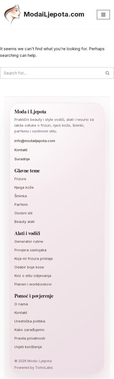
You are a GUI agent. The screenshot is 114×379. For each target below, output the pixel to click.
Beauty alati (24, 221)
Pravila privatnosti (29, 338)
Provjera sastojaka (30, 250)
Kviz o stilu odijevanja (32, 275)
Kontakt (20, 150)
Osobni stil (23, 213)
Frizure (20, 179)
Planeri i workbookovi (32, 284)
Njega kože (24, 187)
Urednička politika (29, 321)
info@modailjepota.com (34, 140)
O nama (21, 304)
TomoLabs (44, 367)
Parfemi (21, 204)
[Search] (108, 73)
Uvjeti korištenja (28, 347)
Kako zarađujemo (29, 329)
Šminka (20, 196)
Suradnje (22, 159)
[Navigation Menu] (103, 14)
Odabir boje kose (29, 267)
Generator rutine (28, 241)
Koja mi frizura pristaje (33, 258)
